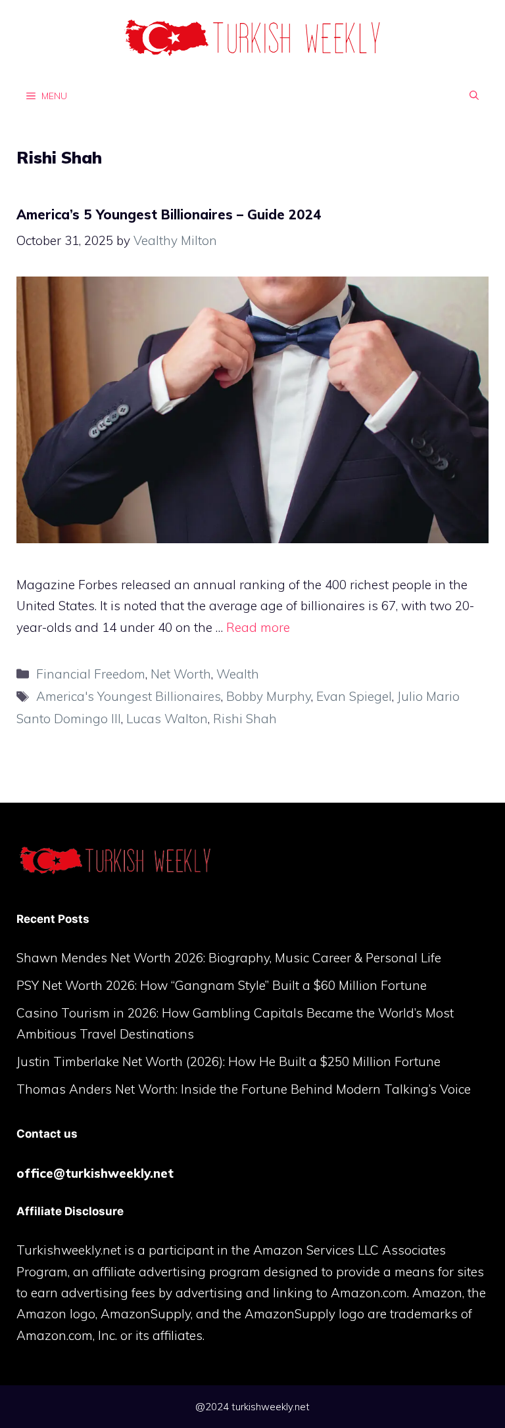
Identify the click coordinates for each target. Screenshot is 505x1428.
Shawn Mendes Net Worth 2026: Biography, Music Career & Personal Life (228, 958)
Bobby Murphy (268, 696)
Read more (258, 627)
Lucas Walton (167, 718)
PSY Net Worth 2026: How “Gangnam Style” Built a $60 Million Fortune (221, 985)
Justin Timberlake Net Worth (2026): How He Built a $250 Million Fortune (228, 1061)
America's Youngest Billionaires (128, 696)
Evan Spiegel (354, 696)
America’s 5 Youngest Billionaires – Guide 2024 (169, 214)
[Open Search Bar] (474, 95)
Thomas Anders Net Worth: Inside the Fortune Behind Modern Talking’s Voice (243, 1089)
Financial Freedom (90, 674)
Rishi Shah (245, 718)
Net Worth (181, 674)
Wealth (237, 674)
